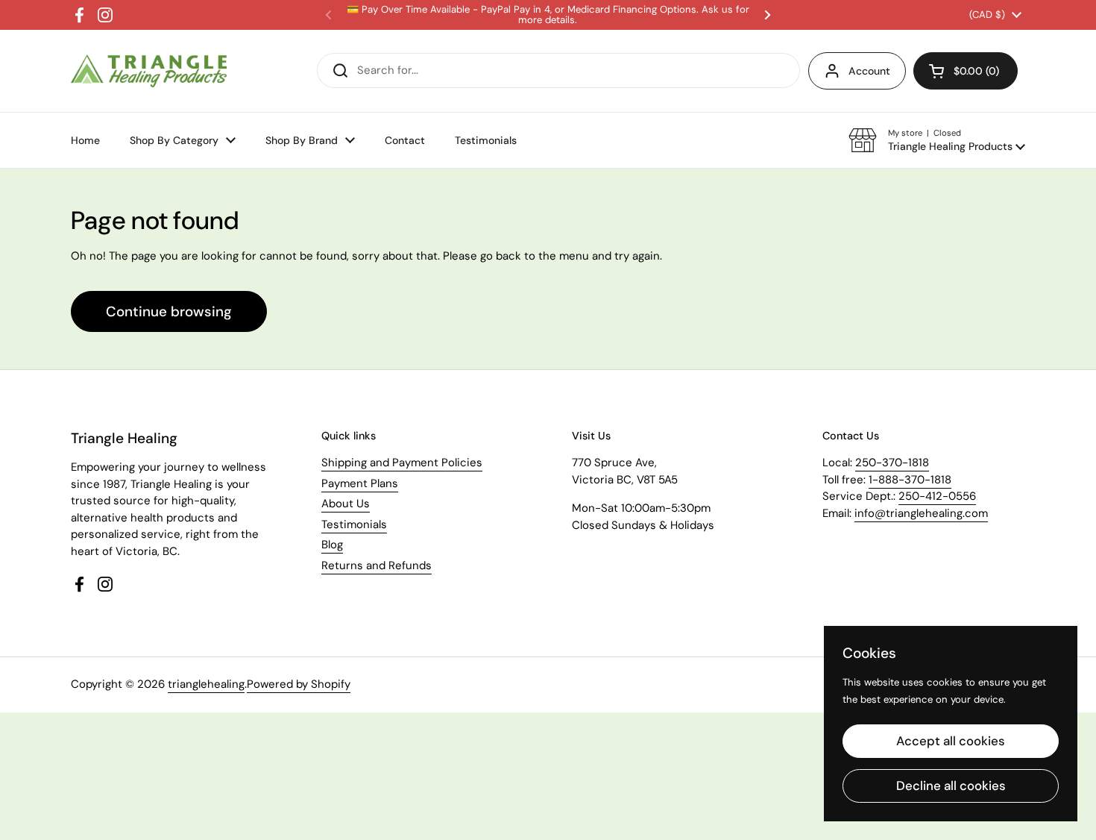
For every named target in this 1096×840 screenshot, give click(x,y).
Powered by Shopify (298, 684)
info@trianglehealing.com (921, 513)
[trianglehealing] (149, 71)
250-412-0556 (937, 496)
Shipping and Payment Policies (401, 462)
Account (869, 71)
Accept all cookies (950, 741)
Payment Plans (359, 483)
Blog (332, 544)
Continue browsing (169, 311)
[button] (936, 140)
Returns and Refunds (376, 565)
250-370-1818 (892, 462)
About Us (345, 503)
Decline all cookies (951, 785)
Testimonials (354, 524)
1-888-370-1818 (910, 479)
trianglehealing (206, 684)
